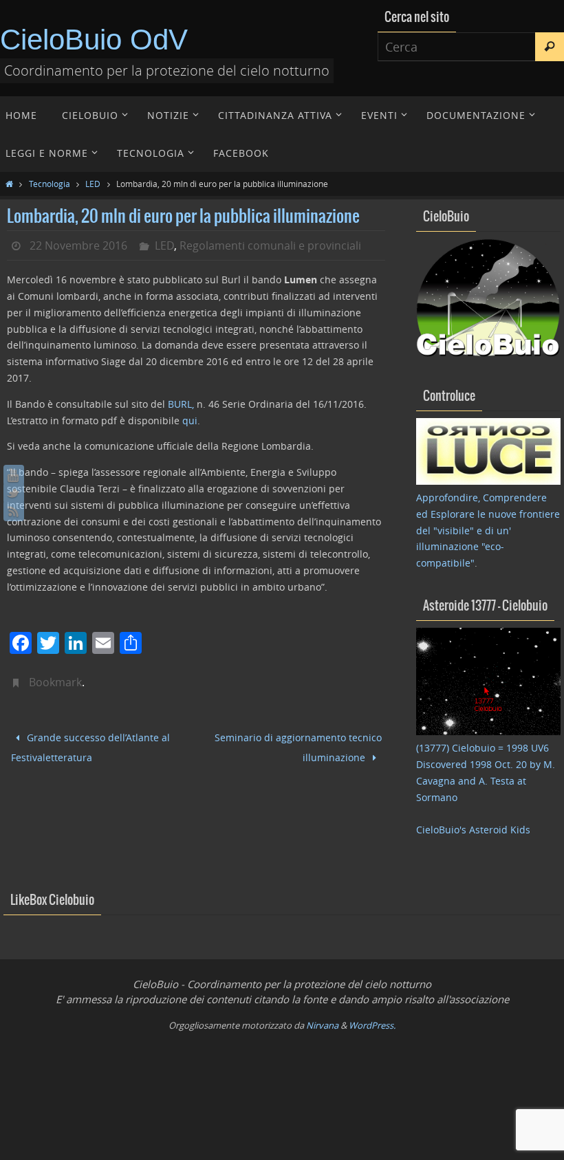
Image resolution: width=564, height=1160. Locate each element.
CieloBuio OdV (94, 39)
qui (189, 420)
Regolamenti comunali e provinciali (270, 245)
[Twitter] (13, 493)
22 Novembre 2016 (78, 245)
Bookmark (55, 682)
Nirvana (322, 1025)
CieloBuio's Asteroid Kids (473, 829)
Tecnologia (49, 183)
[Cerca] (549, 46)
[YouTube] (13, 475)
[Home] (9, 183)
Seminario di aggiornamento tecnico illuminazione (298, 744)
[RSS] (13, 511)
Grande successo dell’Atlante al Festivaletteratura (91, 745)
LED (92, 183)
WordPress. (372, 1025)
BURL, (181, 404)
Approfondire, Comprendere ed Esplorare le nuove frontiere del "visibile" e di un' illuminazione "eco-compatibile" (488, 530)
